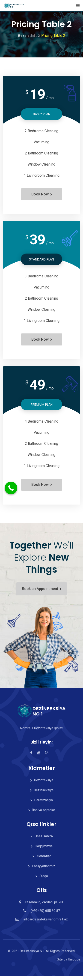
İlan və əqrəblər (43, 810)
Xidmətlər (43, 856)
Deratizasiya (43, 800)
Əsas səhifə (44, 836)
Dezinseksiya (43, 790)
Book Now (40, 194)
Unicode (74, 959)
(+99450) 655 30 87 (45, 911)
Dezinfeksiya (43, 780)
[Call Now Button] (11, 488)
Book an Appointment (40, 589)
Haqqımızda (44, 846)
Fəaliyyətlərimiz (43, 866)
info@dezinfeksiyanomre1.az (46, 919)
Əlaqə (43, 876)
